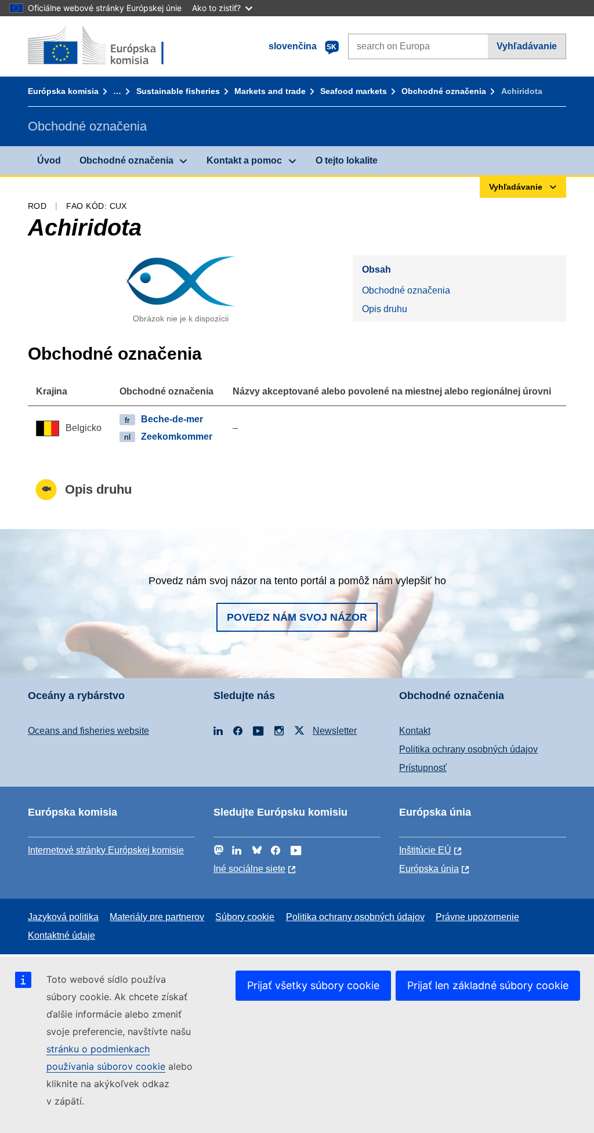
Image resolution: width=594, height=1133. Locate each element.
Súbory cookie (244, 917)
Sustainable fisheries (178, 91)
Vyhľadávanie (527, 46)
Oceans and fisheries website (88, 731)
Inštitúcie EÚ (425, 850)
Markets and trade (270, 91)
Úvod (49, 160)
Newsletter (335, 731)
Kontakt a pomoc (244, 160)
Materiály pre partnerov (157, 917)
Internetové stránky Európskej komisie (106, 850)
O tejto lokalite (347, 160)
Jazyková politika (63, 917)
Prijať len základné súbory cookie (487, 985)
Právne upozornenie (477, 917)
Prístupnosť (423, 768)
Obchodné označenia (443, 91)
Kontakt (414, 731)
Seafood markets (353, 91)
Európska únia (429, 869)
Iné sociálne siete (249, 869)
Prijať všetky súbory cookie (313, 985)
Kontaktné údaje (61, 935)
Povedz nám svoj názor (297, 617)
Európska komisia (63, 91)
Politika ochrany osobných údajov (468, 749)
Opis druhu (384, 309)
